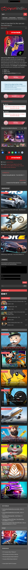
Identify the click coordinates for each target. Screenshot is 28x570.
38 (25, 422)
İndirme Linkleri (8, 101)
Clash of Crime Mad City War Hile (11, 165)
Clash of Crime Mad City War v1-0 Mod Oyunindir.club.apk (15, 107)
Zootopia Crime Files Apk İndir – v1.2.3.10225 (16, 182)
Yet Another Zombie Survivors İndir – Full (12, 509)
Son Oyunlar (6, 298)
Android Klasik (5, 334)
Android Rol (4, 371)
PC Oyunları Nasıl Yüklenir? (9, 552)
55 (25, 404)
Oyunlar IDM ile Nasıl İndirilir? (10, 559)
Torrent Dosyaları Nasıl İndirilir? (10, 556)
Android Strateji (5, 390)
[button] (11, 145)
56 (25, 251)
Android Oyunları (12, 17)
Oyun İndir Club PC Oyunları (9, 563)
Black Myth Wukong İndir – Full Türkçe (11, 515)
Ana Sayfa (5, 17)
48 (25, 441)
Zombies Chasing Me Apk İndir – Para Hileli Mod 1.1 (13, 175)
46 (25, 497)
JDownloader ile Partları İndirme (10, 554)
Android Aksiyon (5, 352)
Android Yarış (20, 17)
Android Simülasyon (6, 408)
